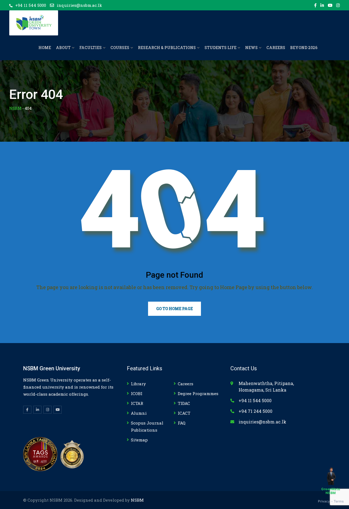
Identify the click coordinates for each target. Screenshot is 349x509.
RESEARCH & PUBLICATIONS (167, 47)
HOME (44, 47)
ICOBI (136, 393)
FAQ (181, 423)
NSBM (137, 500)
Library (138, 383)
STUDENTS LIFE (220, 47)
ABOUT (63, 47)
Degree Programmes (198, 393)
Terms (339, 501)
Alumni (139, 413)
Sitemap (139, 440)
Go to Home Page (174, 308)
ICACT (184, 413)
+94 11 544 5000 (30, 5)
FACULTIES (90, 47)
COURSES (119, 47)
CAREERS (275, 47)
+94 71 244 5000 (255, 411)
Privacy (324, 501)
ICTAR (137, 403)
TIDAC (184, 403)
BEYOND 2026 (303, 47)
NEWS (251, 47)
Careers (185, 383)
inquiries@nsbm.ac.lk (79, 5)
